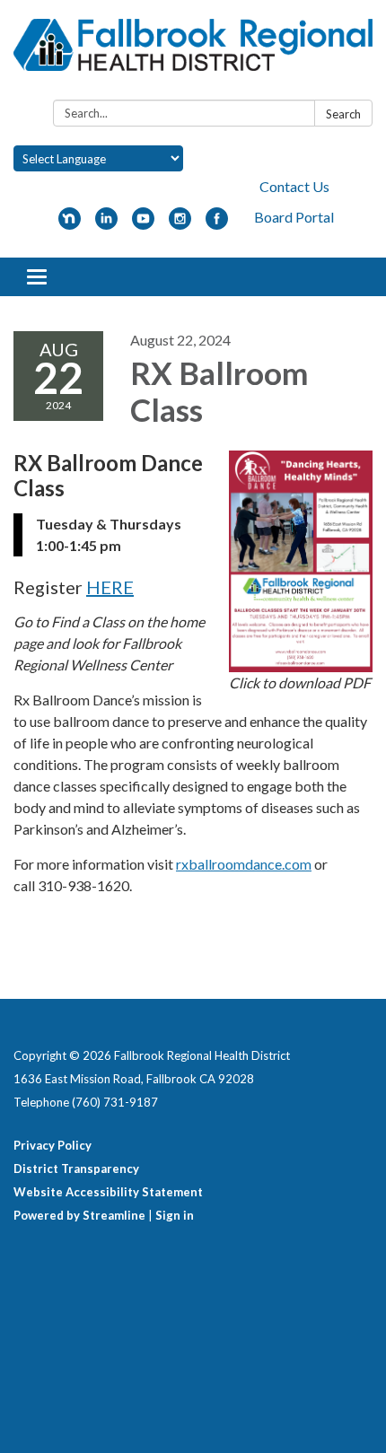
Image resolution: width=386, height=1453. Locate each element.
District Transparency (76, 1168)
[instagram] (180, 223)
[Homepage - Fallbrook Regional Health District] (193, 53)
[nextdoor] (69, 223)
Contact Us (294, 186)
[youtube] (143, 223)
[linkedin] (106, 223)
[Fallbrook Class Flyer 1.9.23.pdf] (301, 561)
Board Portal (294, 216)
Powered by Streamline (79, 1215)
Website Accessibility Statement (108, 1192)
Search (343, 114)
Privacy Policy (52, 1145)
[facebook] (217, 223)
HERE (110, 587)
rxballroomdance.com (243, 863)
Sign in (174, 1215)
